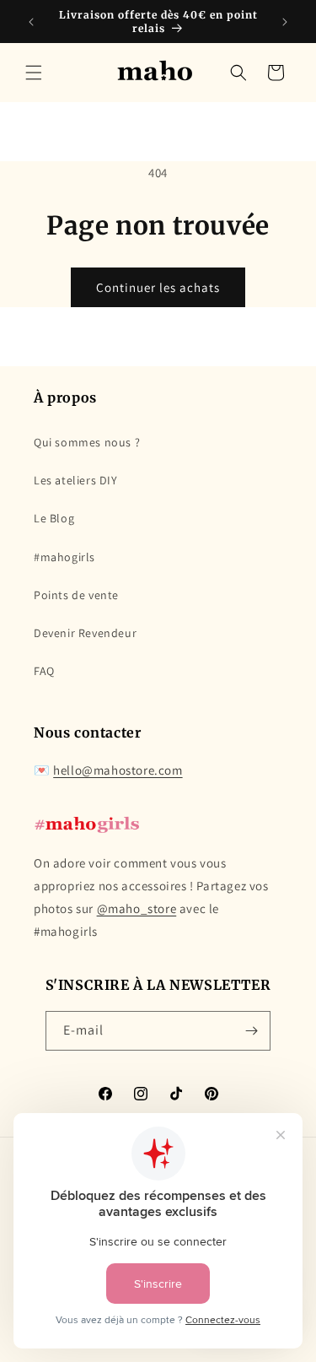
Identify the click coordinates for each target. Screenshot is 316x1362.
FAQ (44, 670)
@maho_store (137, 908)
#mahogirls (64, 557)
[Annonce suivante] (284, 22)
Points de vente (76, 595)
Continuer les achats (158, 287)
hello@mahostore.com (117, 770)
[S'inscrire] (251, 1031)
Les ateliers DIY (76, 480)
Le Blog (54, 518)
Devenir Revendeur (85, 632)
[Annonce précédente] (31, 22)
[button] (33, 72)
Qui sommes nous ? (87, 442)
